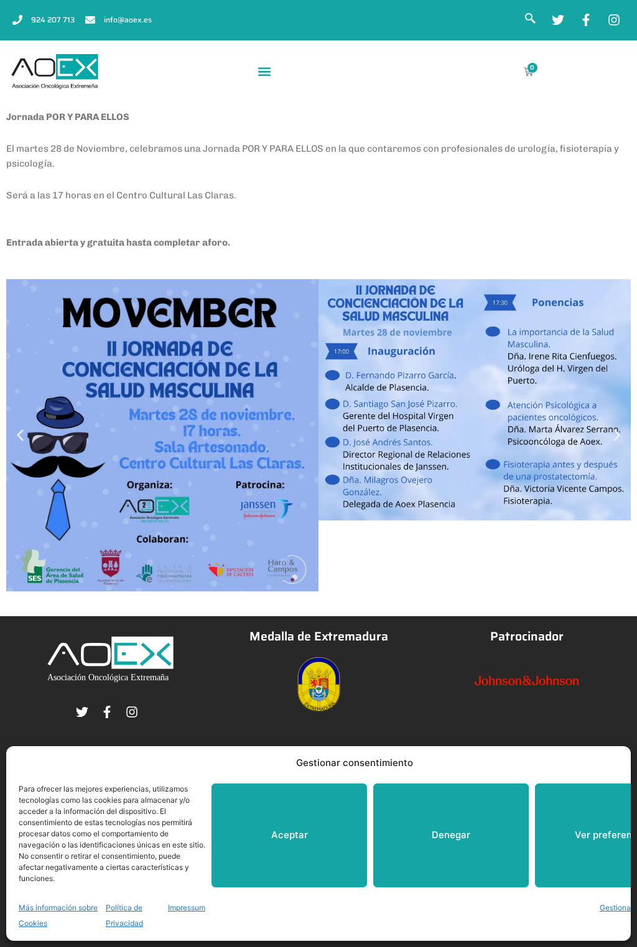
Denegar (451, 835)
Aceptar (289, 835)
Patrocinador (527, 636)
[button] (264, 72)
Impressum (186, 907)
